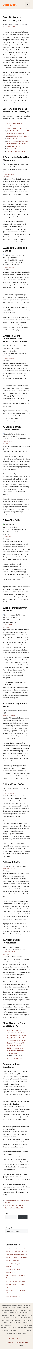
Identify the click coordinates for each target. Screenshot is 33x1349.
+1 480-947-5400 (8, 267)
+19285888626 (7, 537)
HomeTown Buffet (13, 146)
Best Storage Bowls (12, 1260)
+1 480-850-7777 (8, 441)
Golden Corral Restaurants (16, 151)
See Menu (6, 176)
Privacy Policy (9, 1342)
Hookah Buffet (12, 149)
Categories (9, 1228)
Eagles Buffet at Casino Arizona (18, 136)
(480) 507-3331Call (9, 952)
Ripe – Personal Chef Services (17, 141)
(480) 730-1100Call (8, 793)
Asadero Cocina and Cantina (17, 128)
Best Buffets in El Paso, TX (14, 1208)
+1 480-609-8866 (8, 174)
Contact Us (20, 1339)
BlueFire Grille (12, 138)
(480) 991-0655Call (9, 715)
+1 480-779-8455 (8, 625)
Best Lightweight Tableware (15, 1281)
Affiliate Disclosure (22, 1342)
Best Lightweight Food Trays (16, 1296)
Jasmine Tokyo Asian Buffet (16, 144)
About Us (12, 1339)
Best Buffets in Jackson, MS (14, 1205)
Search (8, 1213)
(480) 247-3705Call (9, 868)
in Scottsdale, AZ (14, 1030)
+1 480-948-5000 (8, 358)
